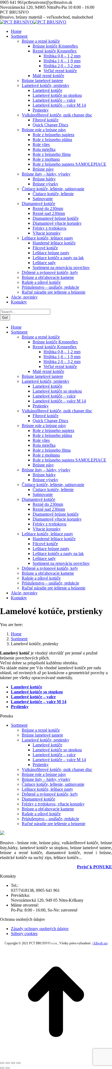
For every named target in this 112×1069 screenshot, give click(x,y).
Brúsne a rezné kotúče (41, 730)
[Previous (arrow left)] (2, 1068)
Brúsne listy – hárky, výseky (46, 779)
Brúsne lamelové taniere (42, 735)
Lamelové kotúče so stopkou (37, 692)
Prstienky (41, 764)
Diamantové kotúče (38, 799)
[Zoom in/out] (18, 1063)
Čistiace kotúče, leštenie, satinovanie (53, 784)
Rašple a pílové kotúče (41, 813)
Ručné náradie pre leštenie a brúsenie (53, 823)
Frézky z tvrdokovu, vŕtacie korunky (53, 804)
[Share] (7, 1063)
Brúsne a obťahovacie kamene (48, 809)
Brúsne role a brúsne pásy (44, 774)
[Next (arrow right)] (7, 1068)
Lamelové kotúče (26, 687)
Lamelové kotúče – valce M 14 (38, 701)
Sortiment (19, 725)
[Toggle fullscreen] (13, 1063)
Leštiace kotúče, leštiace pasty (47, 789)
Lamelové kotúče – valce (33, 696)
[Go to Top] (56, 1056)
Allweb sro (100, 943)
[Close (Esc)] (2, 1063)
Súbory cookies (24, 933)
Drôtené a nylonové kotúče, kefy (50, 794)
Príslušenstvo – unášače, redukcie (50, 818)
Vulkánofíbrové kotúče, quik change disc (57, 769)
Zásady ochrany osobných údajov (40, 928)
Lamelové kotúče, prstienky (45, 740)
